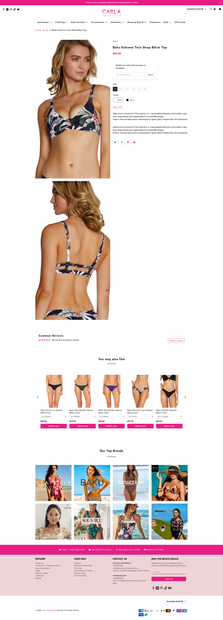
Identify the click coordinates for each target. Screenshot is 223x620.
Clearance (155, 22)
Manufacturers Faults (83, 571)
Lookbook (39, 576)
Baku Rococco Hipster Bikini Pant (51, 411)
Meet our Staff (41, 573)
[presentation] (38, 397)
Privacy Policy (80, 573)
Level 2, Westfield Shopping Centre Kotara (131, 571)
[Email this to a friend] (134, 142)
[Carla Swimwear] (111, 13)
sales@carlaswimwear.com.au (126, 568)
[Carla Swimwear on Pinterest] (11, 10)
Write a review (176, 341)
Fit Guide (78, 568)
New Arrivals (78, 22)
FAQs (37, 571)
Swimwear (43, 22)
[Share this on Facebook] (121, 142)
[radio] (115, 89)
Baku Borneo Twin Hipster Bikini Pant (140, 411)
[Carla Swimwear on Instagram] (8, 10)
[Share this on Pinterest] (128, 142)
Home (38, 30)
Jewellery (116, 22)
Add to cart (53, 426)
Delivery (77, 563)
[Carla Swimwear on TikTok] (15, 10)
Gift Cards (180, 22)
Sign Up (169, 579)
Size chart (117, 107)
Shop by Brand (135, 22)
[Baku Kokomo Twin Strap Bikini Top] (72, 109)
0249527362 (118, 566)
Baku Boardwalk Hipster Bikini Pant (81, 411)
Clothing (60, 22)
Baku (115, 41)
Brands (38, 578)
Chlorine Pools (80, 576)
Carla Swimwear (49, 610)
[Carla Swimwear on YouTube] (19, 10)
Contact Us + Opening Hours (47, 566)
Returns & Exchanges (83, 566)
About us (39, 563)
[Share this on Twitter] (115, 142)
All (46, 30)
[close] (220, 2)
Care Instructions (42, 568)
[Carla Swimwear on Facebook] (4, 10)
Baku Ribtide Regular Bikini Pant (166, 411)
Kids (165, 22)
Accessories (97, 22)
